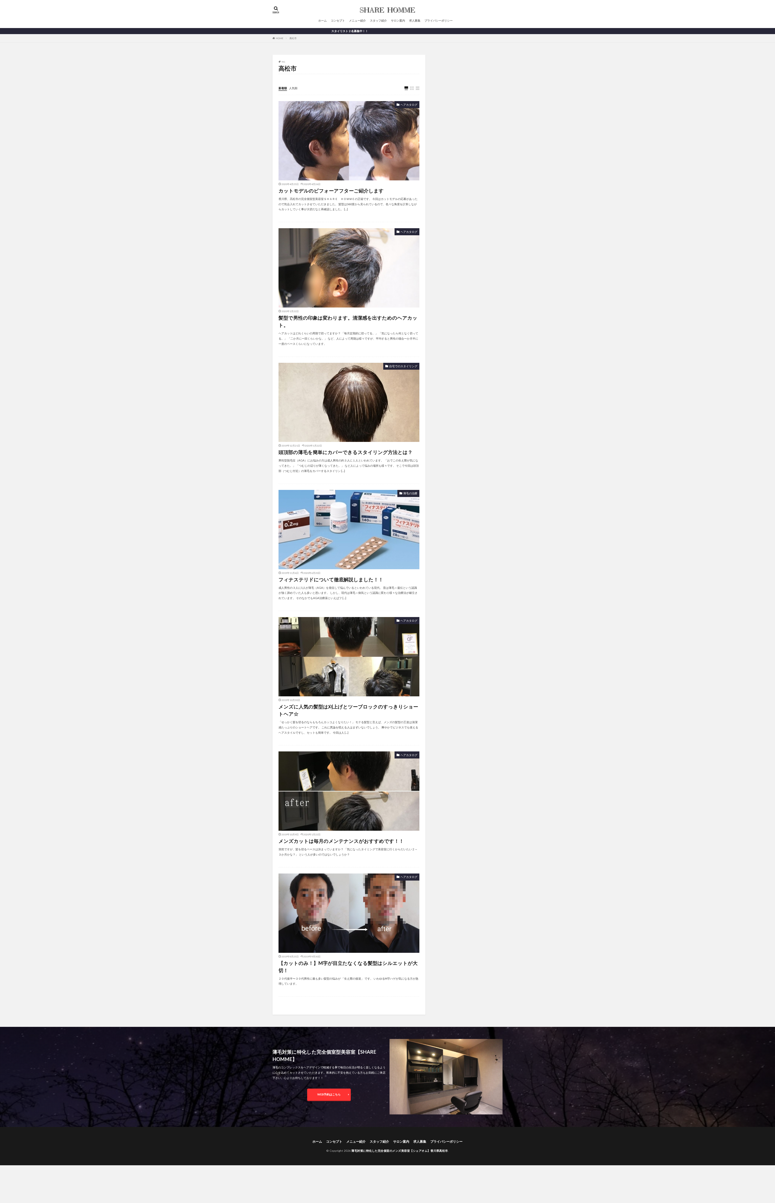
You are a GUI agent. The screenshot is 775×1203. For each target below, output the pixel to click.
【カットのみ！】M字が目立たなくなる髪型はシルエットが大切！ (348, 966)
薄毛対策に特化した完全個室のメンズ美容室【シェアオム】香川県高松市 (399, 1150)
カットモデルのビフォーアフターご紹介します (331, 191)
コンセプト (338, 20)
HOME (279, 38)
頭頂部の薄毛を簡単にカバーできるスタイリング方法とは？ (346, 452)
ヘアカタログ (408, 104)
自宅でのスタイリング (403, 366)
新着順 (283, 88)
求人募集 (414, 20)
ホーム (322, 20)
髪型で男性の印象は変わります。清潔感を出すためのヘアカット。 (348, 321)
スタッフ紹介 (378, 20)
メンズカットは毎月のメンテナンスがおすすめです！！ (341, 841)
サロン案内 (398, 20)
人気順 (293, 88)
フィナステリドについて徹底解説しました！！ (331, 579)
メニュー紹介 (357, 20)
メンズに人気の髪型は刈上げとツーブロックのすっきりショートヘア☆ (348, 710)
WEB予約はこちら (329, 1094)
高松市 (293, 38)
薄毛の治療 (410, 493)
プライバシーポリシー (438, 20)
